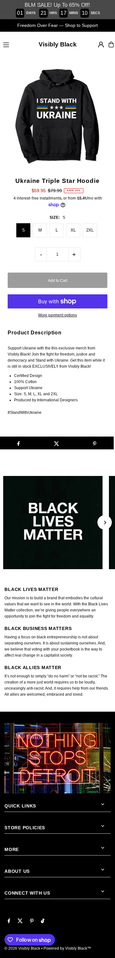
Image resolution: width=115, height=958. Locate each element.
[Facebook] (9, 921)
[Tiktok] (42, 921)
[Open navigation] (11, 44)
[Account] (101, 44)
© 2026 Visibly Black (22, 948)
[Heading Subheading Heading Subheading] (57, 522)
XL (73, 230)
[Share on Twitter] (56, 443)
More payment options (57, 315)
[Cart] (111, 44)
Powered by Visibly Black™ (67, 948)
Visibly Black (58, 44)
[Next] (104, 522)
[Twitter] (20, 921)
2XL (90, 230)
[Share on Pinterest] (94, 443)
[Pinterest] (32, 921)
